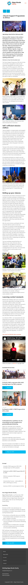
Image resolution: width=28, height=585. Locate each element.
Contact (4, 563)
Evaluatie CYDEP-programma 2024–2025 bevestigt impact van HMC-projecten (12, 467)
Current (4, 557)
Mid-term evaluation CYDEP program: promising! (11, 477)
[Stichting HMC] (14, 3)
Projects (5, 560)
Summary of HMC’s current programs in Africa (13, 486)
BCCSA (14, 363)
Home (4, 551)
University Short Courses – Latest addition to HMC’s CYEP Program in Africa (13, 482)
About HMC (5, 554)
